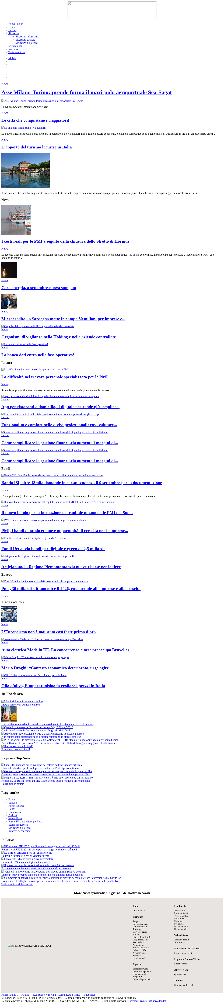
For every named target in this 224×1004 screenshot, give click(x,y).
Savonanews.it (139, 974)
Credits (133, 1000)
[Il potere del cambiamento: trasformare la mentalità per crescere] (37, 865)
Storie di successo (18, 824)
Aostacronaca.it (181, 940)
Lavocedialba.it (140, 924)
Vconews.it (138, 955)
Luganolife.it (180, 964)
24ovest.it (137, 934)
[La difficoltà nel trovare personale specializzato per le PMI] (34, 369)
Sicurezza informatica (27, 36)
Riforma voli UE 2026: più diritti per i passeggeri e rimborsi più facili (39, 849)
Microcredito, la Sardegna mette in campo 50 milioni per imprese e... (63, 319)
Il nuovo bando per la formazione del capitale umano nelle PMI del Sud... (67, 512)
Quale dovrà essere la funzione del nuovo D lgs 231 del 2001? (35, 730)
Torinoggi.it (138, 929)
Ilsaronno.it (179, 921)
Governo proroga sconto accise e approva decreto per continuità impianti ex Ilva (45, 774)
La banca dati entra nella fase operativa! (37, 355)
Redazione (39, 994)
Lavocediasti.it (140, 926)
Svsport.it (137, 976)
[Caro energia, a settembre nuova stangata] (9, 277)
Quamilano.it (180, 929)
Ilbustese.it (179, 918)
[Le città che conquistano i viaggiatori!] (23, 127)
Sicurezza (13, 33)
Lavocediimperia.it (142, 971)
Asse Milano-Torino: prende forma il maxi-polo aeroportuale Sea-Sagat (86, 92)
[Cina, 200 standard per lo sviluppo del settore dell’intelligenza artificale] (41, 764)
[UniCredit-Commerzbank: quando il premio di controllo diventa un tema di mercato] (9, 721)
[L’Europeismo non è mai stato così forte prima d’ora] (9, 621)
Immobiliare (15, 818)
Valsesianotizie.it (141, 947)
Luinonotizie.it (181, 913)
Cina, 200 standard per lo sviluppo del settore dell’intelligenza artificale (40, 768)
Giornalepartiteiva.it (184, 985)
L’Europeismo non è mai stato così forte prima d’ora (48, 632)
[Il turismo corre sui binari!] (17, 746)
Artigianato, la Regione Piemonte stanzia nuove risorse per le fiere (61, 566)
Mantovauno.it (181, 926)
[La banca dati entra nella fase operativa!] (24, 344)
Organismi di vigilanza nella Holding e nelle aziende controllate (58, 337)
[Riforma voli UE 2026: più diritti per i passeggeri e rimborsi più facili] (40, 846)
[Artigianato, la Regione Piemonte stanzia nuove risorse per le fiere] (39, 556)
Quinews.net (180, 974)
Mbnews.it (179, 924)
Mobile (12, 58)
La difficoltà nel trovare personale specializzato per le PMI (54, 377)
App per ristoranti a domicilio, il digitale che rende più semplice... (60, 406)
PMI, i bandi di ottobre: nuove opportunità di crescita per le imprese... (64, 530)
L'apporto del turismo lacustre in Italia (36, 147)
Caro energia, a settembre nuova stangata (38, 287)
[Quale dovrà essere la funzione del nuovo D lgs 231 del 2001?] (37, 727)
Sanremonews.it (140, 969)
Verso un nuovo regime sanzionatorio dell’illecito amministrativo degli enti (42, 874)
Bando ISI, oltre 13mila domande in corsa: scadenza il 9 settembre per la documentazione (81, 482)
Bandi (11, 808)
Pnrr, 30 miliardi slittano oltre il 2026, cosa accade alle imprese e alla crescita (71, 588)
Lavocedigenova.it (142, 979)
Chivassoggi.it (140, 932)
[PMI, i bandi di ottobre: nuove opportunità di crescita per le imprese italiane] (44, 520)
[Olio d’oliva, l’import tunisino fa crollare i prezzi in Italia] (33, 675)
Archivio (24, 994)
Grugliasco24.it (140, 940)
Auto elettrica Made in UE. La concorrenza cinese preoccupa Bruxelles (65, 650)
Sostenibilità (15, 45)
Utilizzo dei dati (157, 1000)
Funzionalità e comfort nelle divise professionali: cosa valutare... (59, 424)
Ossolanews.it (139, 958)
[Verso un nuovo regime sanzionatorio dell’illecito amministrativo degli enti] (43, 871)
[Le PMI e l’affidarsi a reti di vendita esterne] (26, 852)
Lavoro (12, 30)
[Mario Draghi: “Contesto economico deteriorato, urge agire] (35, 657)
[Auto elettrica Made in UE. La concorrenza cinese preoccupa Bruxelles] (42, 639)
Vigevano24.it (181, 916)
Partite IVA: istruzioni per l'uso (25, 821)
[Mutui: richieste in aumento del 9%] (22, 701)
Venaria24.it (138, 942)
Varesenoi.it (180, 910)
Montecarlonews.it (183, 953)
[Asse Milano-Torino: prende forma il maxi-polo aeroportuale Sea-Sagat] (42, 100)
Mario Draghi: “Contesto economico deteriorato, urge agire (55, 668)
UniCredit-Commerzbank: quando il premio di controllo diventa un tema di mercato (47, 724)
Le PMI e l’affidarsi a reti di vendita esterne (25, 855)
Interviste (13, 49)
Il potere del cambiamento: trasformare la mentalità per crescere (36, 868)
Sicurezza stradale (25, 39)
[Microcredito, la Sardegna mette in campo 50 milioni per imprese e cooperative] (9, 308)
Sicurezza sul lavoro (26, 42)
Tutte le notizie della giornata (17, 884)
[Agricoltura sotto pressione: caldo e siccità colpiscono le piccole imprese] (42, 733)
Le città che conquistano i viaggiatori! (35, 120)
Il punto (12, 799)
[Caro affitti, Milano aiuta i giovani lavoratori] (27, 858)
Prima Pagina (15, 23)
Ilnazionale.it (139, 910)
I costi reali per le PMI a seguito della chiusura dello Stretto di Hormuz (65, 241)
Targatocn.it (138, 921)
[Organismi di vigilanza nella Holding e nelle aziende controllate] (37, 326)
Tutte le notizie (16, 52)
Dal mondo (14, 812)
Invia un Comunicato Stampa (64, 994)
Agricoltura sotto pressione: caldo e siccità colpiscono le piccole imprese (41, 736)
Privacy (143, 1000)
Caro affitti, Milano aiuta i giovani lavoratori (25, 862)
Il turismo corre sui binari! (15, 749)
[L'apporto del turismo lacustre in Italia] (25, 187)
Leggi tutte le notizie (12, 783)
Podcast (12, 815)
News (11, 27)
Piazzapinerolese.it (142, 937)
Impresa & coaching (19, 830)
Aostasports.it (180, 942)
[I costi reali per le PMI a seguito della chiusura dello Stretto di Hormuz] (16, 233)
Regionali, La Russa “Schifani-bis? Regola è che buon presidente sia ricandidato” (46, 780)
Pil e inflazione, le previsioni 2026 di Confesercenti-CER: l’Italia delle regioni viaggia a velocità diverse (58, 743)
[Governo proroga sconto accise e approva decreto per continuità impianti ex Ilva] (46, 771)
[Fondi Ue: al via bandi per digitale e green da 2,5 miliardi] (34, 538)
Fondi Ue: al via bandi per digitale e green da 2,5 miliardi (53, 548)
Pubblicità (89, 994)
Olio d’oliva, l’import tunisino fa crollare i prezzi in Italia (53, 685)
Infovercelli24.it (140, 950)
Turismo (13, 802)
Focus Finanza (16, 805)
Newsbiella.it (139, 945)
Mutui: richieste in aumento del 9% (20, 704)
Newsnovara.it (139, 953)
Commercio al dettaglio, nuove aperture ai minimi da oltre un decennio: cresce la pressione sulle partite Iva (59, 881)
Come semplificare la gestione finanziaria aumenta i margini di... (59, 442)
